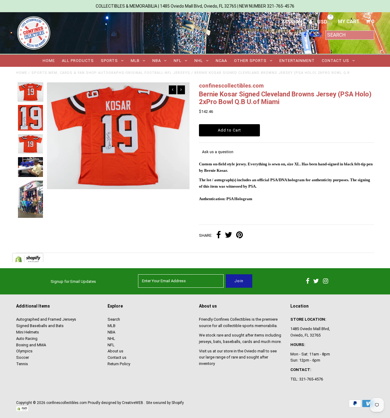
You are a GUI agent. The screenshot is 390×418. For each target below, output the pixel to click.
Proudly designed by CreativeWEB (115, 403)
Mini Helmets (27, 332)
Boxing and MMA (31, 345)
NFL (178, 60)
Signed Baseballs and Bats (40, 325)
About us (115, 351)
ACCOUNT (294, 21)
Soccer (22, 357)
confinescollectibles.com (66, 403)
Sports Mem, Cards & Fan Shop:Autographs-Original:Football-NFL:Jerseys (110, 73)
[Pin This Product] (239, 235)
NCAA (221, 60)
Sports (109, 60)
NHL (198, 60)
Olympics (24, 351)
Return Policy (119, 364)
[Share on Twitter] (228, 235)
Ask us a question (217, 152)
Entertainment (297, 60)
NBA (156, 60)
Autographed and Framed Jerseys (46, 319)
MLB (135, 60)
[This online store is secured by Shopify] (22, 410)
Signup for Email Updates (73, 281)
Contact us (335, 60)
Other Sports (250, 60)
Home (49, 60)
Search (114, 319)
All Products (78, 60)
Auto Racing (26, 338)
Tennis (22, 364)
